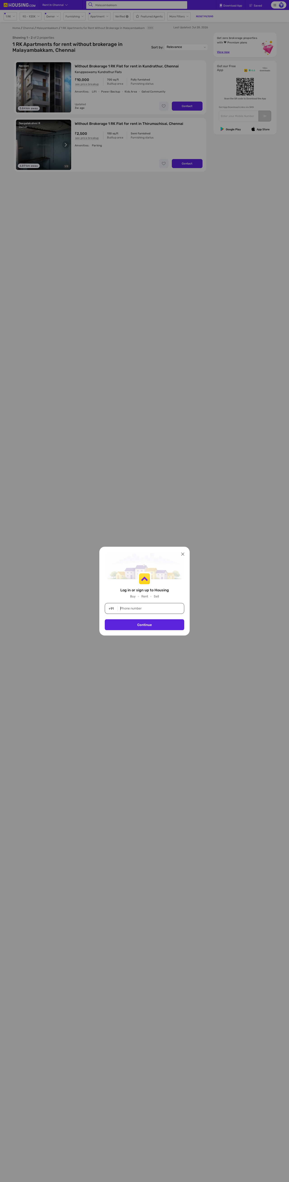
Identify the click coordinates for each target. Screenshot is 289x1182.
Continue (144, 625)
